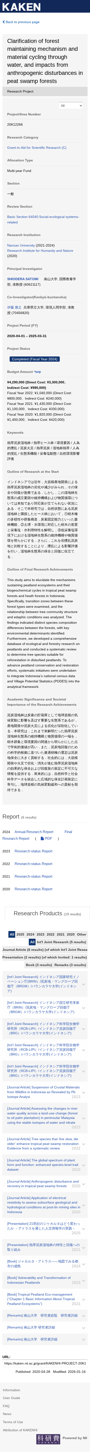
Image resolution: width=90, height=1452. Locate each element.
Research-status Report (33, 851)
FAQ (6, 1406)
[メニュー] (84, 5)
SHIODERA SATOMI (22, 279)
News (7, 1414)
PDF (48, 838)
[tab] (47, 913)
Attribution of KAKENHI (20, 1430)
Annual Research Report (34, 832)
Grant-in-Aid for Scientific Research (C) (36, 147)
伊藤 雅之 (14, 307)
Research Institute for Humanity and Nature (40, 250)
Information (11, 1390)
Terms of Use (13, 1422)
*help (37, 372)
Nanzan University (21, 245)
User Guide (11, 1398)
